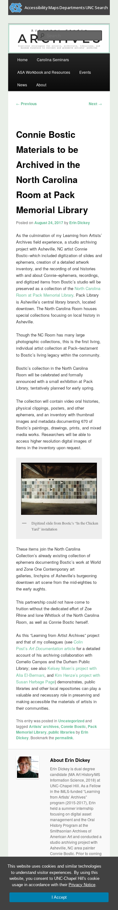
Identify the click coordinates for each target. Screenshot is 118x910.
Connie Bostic (73, 726)
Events (85, 72)
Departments (72, 7)
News (22, 84)
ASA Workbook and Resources (43, 72)
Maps (53, 7)
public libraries (61, 732)
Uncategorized (71, 721)
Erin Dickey (79, 222)
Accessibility (36, 7)
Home (22, 59)
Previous (26, 103)
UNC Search (97, 7)
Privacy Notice (82, 884)
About (41, 84)
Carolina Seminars (53, 59)
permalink (64, 737)
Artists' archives (44, 726)
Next (95, 103)
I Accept (59, 897)
